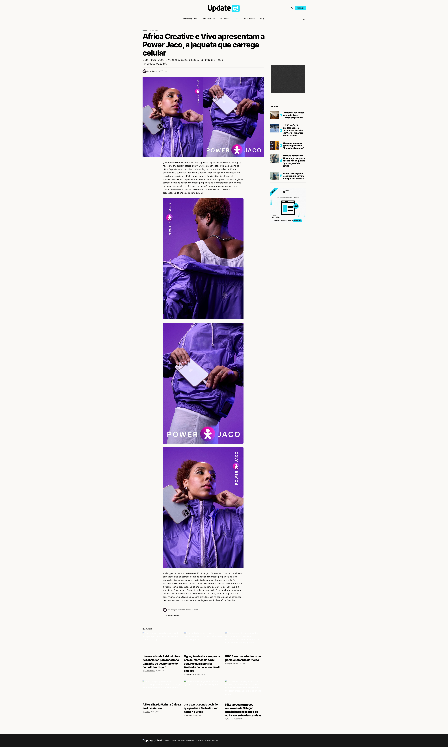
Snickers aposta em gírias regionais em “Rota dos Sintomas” (293, 145)
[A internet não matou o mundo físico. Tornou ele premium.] (274, 115)
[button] (292, 8)
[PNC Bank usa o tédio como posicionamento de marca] (244, 683)
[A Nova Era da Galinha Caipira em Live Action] (162, 731)
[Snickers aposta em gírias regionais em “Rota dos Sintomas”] (274, 145)
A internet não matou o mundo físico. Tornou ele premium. (293, 115)
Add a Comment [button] (174, 615)
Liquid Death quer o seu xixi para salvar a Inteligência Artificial (294, 176)
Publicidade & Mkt (150, 30)
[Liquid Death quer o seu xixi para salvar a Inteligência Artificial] (274, 176)
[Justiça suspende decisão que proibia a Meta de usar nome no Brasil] (203, 731)
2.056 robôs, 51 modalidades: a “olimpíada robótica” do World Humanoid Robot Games (293, 130)
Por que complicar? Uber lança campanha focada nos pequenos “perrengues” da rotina (294, 160)
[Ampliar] (240, 201)
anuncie (300, 8)
